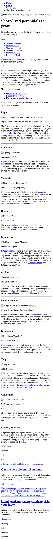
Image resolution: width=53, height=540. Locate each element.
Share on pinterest (13, 48)
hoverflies (11, 291)
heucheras (18, 225)
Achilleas (5, 286)
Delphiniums (6, 345)
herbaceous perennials (15, 59)
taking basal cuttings (9, 133)
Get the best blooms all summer (22, 469)
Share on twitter (12, 46)
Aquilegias (5, 161)
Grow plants (11, 8)
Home (8, 3)
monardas (42, 192)
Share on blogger (13, 53)
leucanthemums (36, 314)
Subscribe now (7, 484)
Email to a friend (13, 55)
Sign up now (6, 519)
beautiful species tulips (34, 385)
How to (9, 5)
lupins (28, 126)
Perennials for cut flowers (16, 93)
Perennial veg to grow (15, 96)
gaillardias (13, 415)
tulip (47, 373)
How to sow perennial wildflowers (20, 98)
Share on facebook (13, 43)
